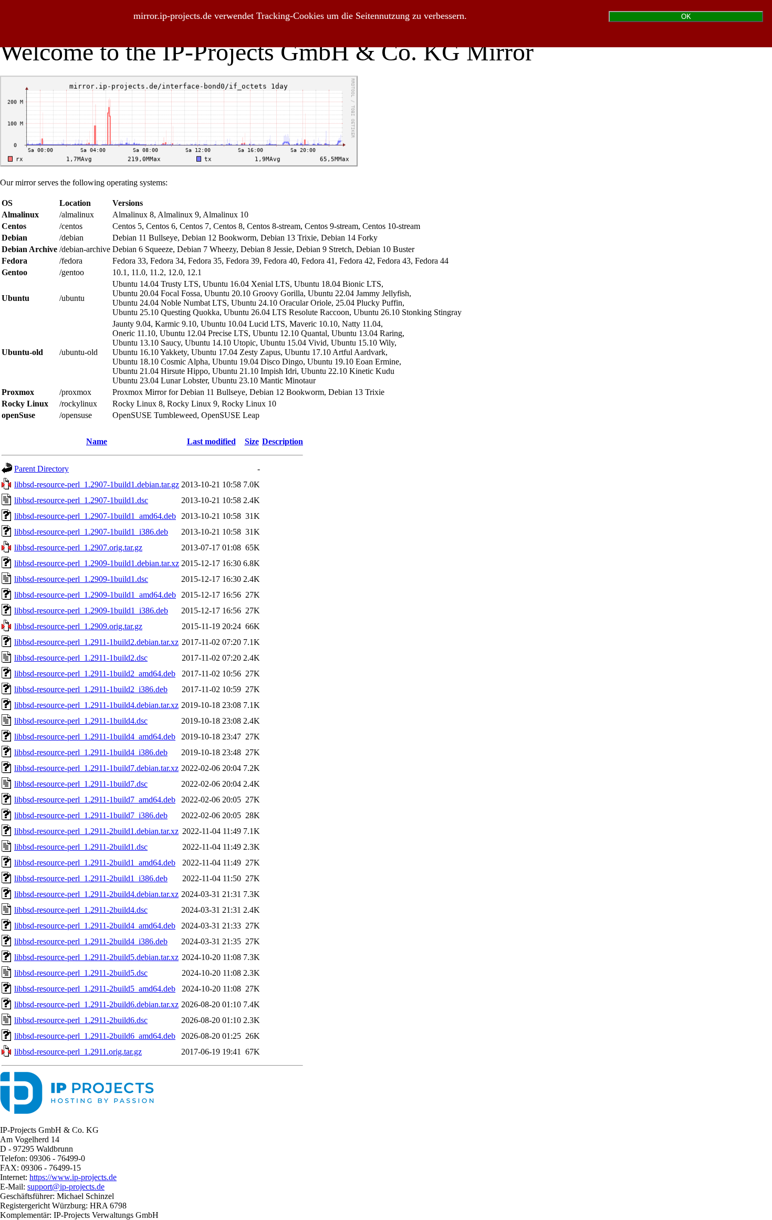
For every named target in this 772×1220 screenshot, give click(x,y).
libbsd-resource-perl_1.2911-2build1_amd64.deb (94, 862)
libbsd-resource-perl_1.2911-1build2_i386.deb (91, 689)
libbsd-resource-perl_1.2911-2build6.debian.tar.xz (96, 1004)
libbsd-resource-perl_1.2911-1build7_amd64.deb (94, 799)
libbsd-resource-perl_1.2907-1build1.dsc (81, 500)
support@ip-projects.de (66, 1186)
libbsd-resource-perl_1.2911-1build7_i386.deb (91, 815)
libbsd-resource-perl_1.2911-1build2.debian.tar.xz (96, 642)
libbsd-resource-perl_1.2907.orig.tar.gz (78, 547)
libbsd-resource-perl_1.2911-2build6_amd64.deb (94, 1035)
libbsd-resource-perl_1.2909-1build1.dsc (81, 579)
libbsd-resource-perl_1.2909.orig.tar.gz (78, 626)
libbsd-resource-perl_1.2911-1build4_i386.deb (91, 752)
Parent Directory (41, 468)
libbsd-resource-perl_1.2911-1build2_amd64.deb (94, 673)
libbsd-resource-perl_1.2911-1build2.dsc (81, 657)
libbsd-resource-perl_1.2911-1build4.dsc (81, 720)
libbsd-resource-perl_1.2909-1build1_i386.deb (91, 610)
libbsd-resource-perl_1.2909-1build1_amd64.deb (95, 594)
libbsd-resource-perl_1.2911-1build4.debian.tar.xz (96, 705)
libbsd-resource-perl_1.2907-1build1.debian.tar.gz (96, 484)
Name (96, 441)
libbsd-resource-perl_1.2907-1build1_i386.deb (91, 531)
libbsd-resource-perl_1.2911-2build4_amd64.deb (94, 925)
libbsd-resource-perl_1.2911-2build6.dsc (81, 1020)
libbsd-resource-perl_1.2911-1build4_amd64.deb (94, 736)
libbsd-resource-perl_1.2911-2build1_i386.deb (91, 878)
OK (686, 16)
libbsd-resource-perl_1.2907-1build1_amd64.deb (95, 516)
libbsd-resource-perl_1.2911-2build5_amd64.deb (94, 988)
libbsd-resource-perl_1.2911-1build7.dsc (81, 783)
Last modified (211, 441)
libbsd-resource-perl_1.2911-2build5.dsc (81, 972)
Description (282, 441)
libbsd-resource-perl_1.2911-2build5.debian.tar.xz (96, 957)
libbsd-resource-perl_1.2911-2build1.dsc (81, 846)
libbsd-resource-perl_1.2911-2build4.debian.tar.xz (96, 894)
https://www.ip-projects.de (73, 1177)
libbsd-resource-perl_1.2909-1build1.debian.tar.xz (96, 563)
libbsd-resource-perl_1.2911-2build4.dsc (81, 909)
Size (252, 441)
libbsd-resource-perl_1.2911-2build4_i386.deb (91, 941)
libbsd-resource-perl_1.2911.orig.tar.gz (78, 1051)
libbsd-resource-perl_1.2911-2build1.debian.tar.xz (96, 831)
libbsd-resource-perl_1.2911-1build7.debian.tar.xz (96, 768)
